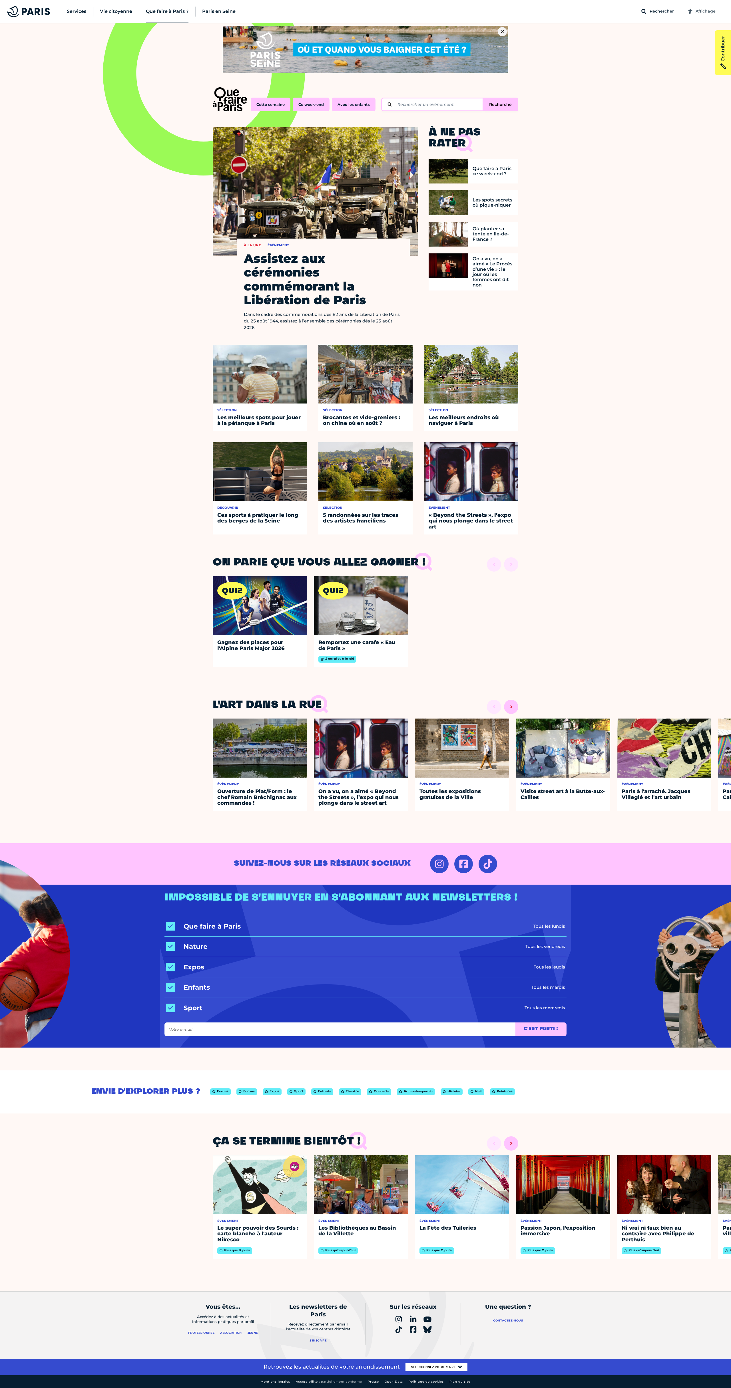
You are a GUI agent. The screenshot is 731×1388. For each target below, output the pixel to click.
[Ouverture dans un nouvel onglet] (439, 864)
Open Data (394, 1381)
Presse (373, 1381)
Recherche (500, 104)
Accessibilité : (329, 1381)
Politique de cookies (426, 1381)
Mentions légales (275, 1381)
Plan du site (459, 1381)
